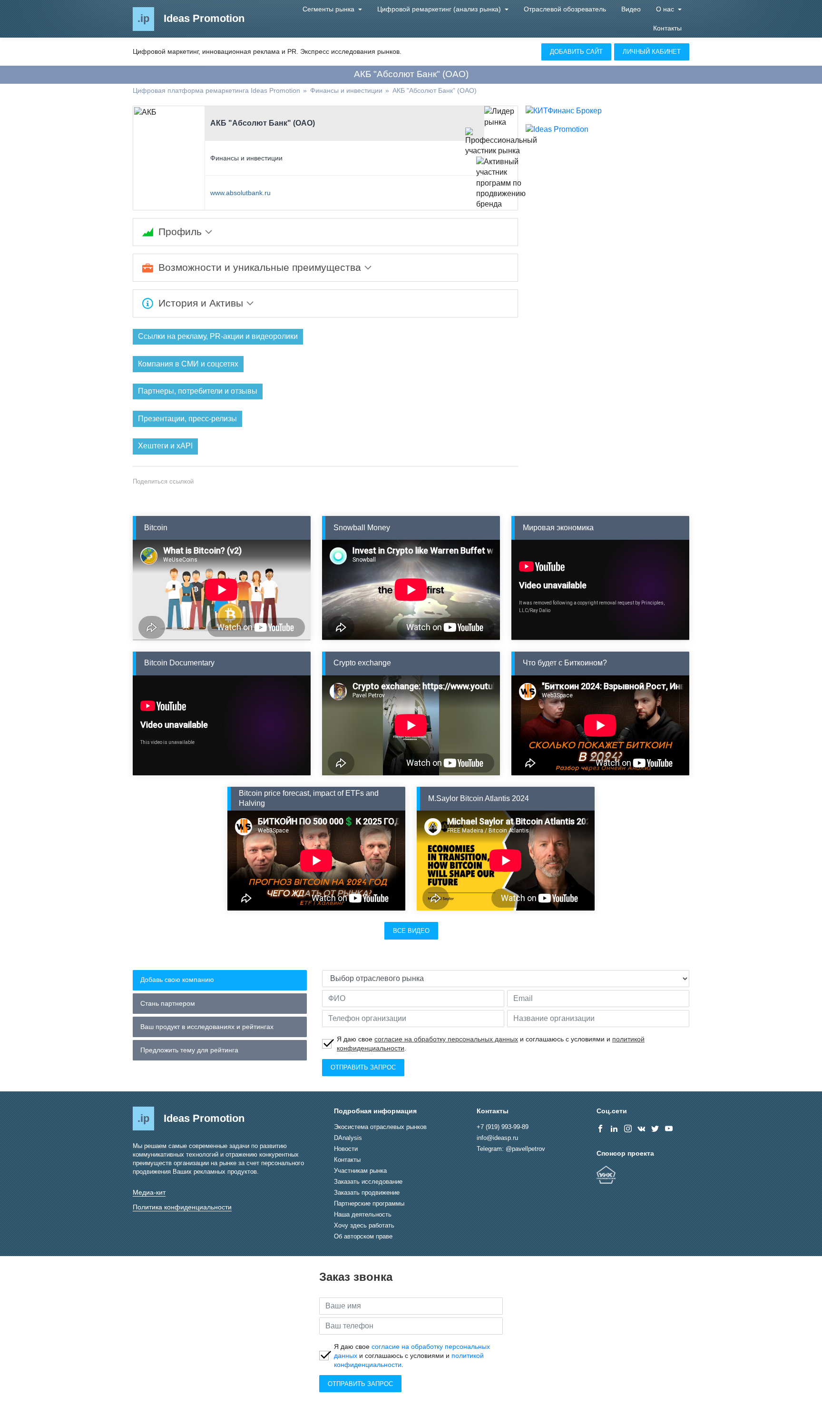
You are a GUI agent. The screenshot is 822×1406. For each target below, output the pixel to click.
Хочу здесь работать (364, 1225)
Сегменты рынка (329, 9)
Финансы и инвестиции (246, 158)
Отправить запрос (363, 1067)
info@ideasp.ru (497, 1137)
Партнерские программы (369, 1203)
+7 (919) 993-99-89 (502, 1126)
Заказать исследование (368, 1181)
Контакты (667, 28)
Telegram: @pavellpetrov (511, 1148)
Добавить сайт (576, 51)
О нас (666, 9)
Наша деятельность (362, 1214)
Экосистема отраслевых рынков (380, 1126)
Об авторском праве (363, 1236)
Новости (346, 1148)
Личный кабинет (652, 51)
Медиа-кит (149, 1192)
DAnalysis (348, 1137)
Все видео (411, 930)
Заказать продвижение (367, 1192)
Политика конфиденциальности (182, 1207)
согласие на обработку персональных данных (446, 1039)
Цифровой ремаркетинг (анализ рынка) (440, 9)
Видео (631, 9)
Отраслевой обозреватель (565, 9)
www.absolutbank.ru (240, 193)
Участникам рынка (360, 1170)
